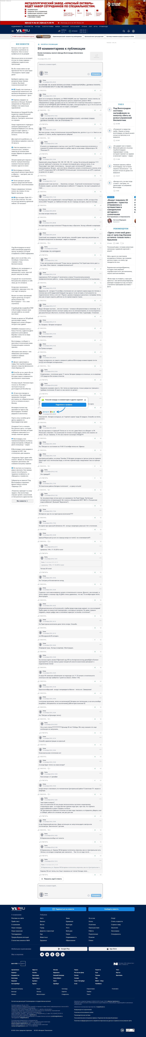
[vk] (47, 954)
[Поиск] (123, 31)
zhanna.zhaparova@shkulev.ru (19, 1023)
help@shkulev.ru (24, 1017)
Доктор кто (46, 412)
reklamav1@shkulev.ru (113, 1001)
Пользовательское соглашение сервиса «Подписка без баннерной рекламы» (96, 1018)
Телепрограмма (48, 26)
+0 (95, 90)
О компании (15, 925)
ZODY (90, 26)
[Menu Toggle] (12, 31)
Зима (68, 918)
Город (42, 928)
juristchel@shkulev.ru (57, 1016)
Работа (91, 931)
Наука (68, 934)
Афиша (57, 26)
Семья (91, 940)
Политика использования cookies (83, 1012)
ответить (43, 90)
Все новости (22, 44)
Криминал (69, 921)
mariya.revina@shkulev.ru (18, 1026)
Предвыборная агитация (20, 937)
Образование (70, 940)
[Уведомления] (128, 31)
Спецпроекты (116, 934)
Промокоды (103, 26)
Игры (96, 26)
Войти (46, 74)
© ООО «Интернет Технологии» (43, 1030)
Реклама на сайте (17, 918)
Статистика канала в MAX (20, 940)
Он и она (92, 918)
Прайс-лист (15, 921)
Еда (41, 934)
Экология (114, 928)
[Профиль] (133, 31)
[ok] (52, 954)
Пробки (84, 26)
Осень (91, 921)
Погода (37, 26)
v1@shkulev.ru (33, 1015)
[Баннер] (43, 36)
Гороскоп (65, 26)
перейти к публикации (49, 44)
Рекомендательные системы (82, 1015)
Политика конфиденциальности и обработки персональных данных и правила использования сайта (103, 1020)
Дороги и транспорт (47, 931)
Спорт (113, 918)
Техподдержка (16, 934)
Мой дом (69, 931)
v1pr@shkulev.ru (100, 1007)
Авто (42, 918)
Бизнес (42, 921)
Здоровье (43, 940)
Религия (91, 937)
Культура (69, 925)
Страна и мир (116, 925)
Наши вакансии (17, 931)
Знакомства (28, 26)
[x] (63, 954)
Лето (67, 928)
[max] (57, 954)
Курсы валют (75, 26)
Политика (92, 925)
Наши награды (16, 928)
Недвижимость (17, 26)
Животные (44, 937)
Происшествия (94, 928)
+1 (95, 466)
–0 (100, 90)
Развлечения (93, 934)
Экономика (115, 931)
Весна (42, 925)
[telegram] (42, 954)
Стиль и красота (117, 921)
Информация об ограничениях (83, 1009)
